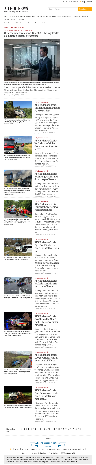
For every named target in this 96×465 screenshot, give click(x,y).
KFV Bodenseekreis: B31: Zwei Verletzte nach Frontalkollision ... (47, 247)
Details (63, 462)
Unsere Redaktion (39, 453)
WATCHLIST (89, 2)
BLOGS (65, 2)
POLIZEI (85, 16)
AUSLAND (77, 16)
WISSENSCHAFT (67, 16)
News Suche (83, 9)
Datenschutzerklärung (51, 449)
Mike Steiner (53, 453)
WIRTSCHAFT (30, 16)
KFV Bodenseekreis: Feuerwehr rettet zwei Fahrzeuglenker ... (47, 207)
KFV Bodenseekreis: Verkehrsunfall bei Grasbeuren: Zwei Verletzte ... (47, 145)
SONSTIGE (20, 20)
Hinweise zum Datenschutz (73, 449)
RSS (82, 2)
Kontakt (25, 449)
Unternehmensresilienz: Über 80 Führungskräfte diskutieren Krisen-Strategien (31, 34)
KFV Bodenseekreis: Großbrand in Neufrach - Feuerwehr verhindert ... (47, 321)
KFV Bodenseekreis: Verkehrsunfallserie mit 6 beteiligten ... (46, 284)
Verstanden (71, 462)
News (17, 449)
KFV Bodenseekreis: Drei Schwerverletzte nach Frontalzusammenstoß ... (46, 395)
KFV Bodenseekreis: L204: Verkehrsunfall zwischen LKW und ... (46, 358)
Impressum (35, 449)
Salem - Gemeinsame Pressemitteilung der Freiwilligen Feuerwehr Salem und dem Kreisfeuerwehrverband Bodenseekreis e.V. (47, 158)
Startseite (23, 23)
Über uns (25, 453)
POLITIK (39, 16)
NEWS (6, 16)
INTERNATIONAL (10, 20)
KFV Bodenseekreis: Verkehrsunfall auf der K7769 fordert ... (47, 108)
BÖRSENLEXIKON (73, 2)
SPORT (45, 16)
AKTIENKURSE (14, 16)
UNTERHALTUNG (55, 16)
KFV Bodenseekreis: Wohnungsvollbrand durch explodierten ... (47, 177)
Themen (31, 23)
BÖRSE (22, 16)
